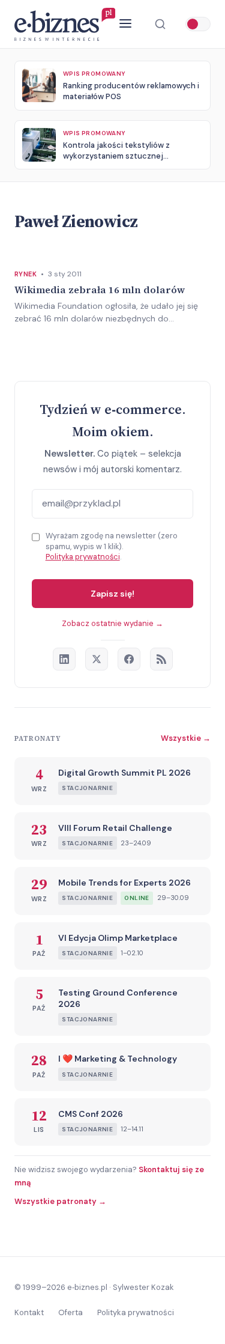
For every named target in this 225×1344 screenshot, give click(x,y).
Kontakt (29, 1312)
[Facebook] (129, 659)
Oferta (70, 1312)
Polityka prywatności (83, 557)
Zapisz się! (112, 593)
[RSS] (161, 659)
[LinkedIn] (64, 659)
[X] (96, 659)
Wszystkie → (186, 738)
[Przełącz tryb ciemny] (198, 24)
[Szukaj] (160, 24)
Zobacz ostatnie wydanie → (112, 623)
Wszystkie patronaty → (60, 1201)
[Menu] (125, 24)
